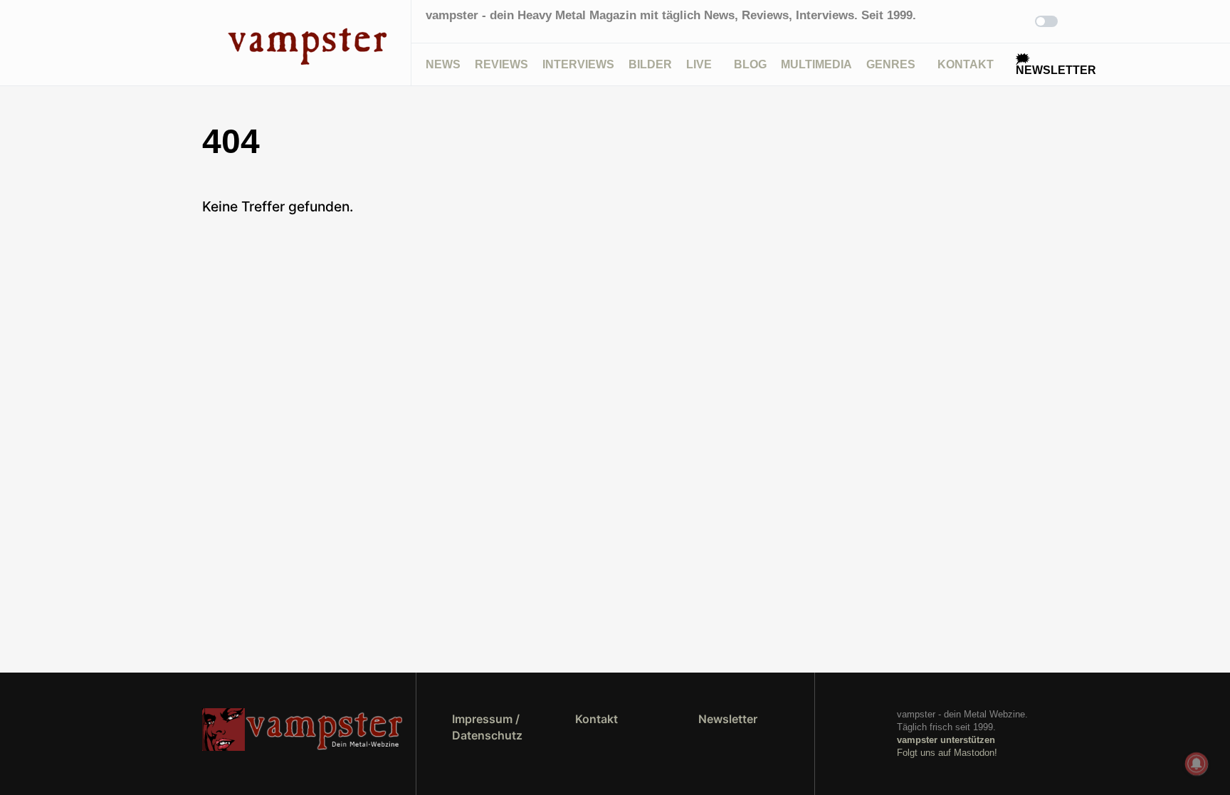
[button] (206, 42)
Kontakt (596, 719)
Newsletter (727, 719)
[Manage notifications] (1196, 763)
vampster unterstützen (946, 740)
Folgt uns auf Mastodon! (947, 752)
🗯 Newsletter (1056, 64)
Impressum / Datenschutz (487, 727)
